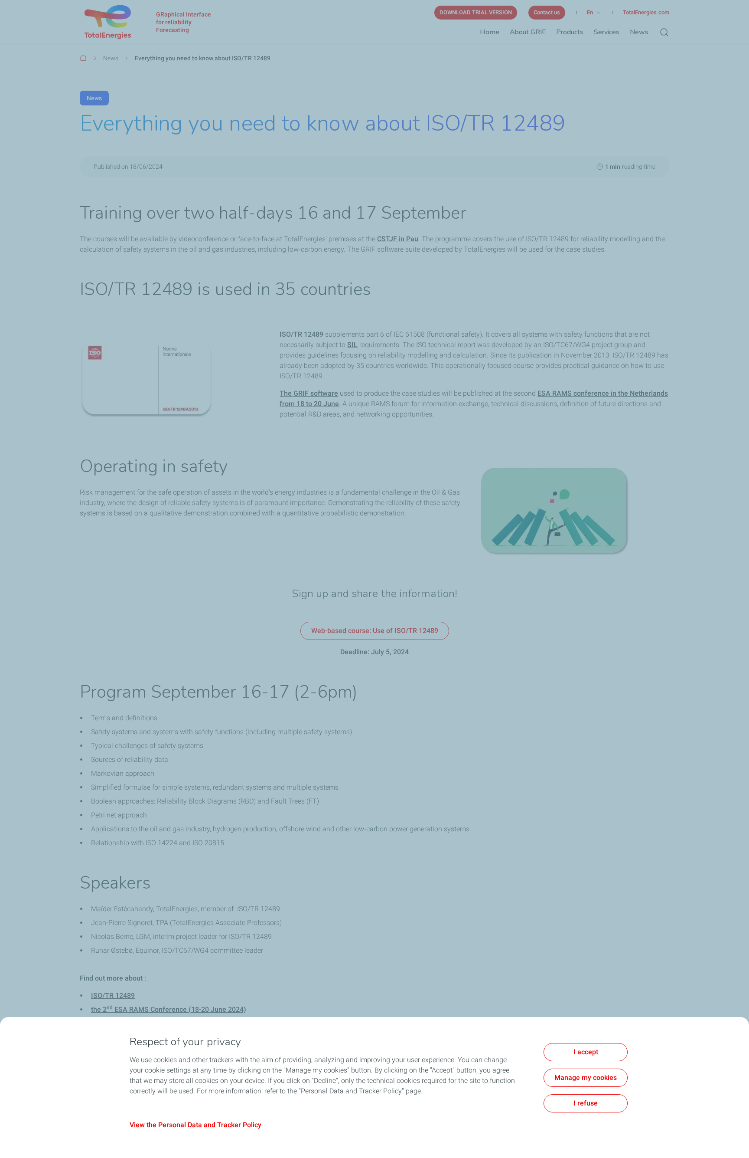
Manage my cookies (585, 1077)
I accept (585, 1052)
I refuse (585, 1103)
